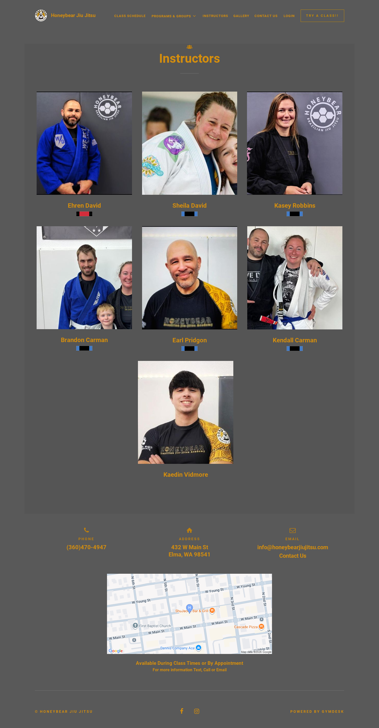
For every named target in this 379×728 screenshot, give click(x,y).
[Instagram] (197, 711)
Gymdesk (333, 711)
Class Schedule (130, 16)
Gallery (241, 16)
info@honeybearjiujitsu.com (292, 547)
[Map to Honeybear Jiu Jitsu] (189, 614)
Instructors (215, 16)
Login (289, 16)
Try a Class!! (322, 16)
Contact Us (266, 16)
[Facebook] (182, 711)
